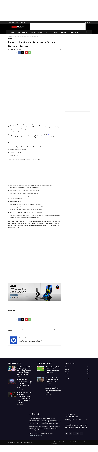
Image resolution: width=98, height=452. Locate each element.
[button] (86, 32)
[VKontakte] (77, 433)
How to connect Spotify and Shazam (52, 329)
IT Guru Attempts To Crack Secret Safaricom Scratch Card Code (52, 370)
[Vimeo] (87, 22)
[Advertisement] (46, 10)
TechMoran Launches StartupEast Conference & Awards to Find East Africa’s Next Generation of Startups (24, 397)
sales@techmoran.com (35, 435)
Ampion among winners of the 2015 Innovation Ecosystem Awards (53, 390)
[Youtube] (89, 22)
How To (10, 38)
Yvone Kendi (12, 49)
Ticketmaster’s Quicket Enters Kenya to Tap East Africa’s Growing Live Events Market (24, 383)
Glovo (42, 125)
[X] (85, 22)
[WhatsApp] (29, 52)
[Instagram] (84, 22)
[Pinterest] (26, 52)
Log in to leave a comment (15, 353)
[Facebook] (82, 22)
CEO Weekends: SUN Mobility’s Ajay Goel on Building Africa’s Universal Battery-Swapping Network (24, 370)
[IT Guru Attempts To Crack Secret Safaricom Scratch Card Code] (40, 368)
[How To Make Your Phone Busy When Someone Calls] (40, 379)
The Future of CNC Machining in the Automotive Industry (20, 329)
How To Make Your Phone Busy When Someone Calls (52, 380)
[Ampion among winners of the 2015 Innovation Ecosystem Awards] (40, 388)
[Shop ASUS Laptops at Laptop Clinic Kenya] (34, 292)
